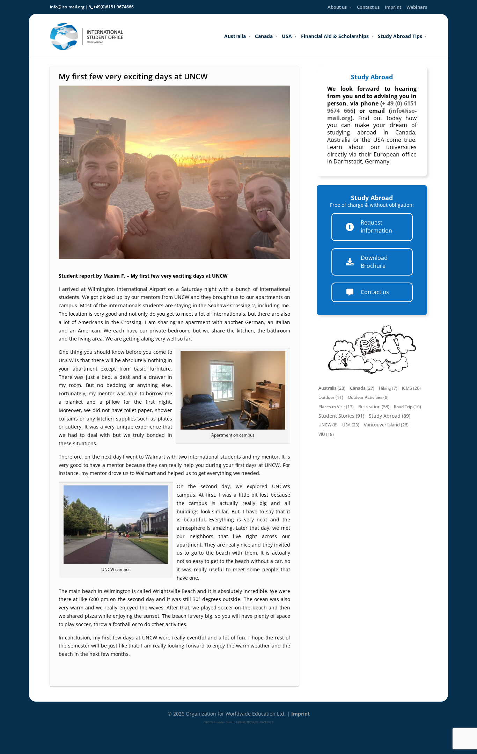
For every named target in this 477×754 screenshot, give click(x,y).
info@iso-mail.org (67, 7)
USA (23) (350, 425)
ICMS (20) (411, 388)
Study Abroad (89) (389, 415)
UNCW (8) (328, 425)
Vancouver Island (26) (386, 425)
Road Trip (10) (407, 407)
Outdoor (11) (330, 397)
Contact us (368, 7)
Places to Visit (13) (336, 407)
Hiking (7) (388, 388)
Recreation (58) (373, 406)
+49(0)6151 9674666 (113, 7)
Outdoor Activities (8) (368, 397)
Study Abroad (372, 77)
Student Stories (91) (341, 415)
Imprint (393, 7)
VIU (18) (326, 434)
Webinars (416, 7)
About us (337, 7)
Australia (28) (331, 388)
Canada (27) (362, 388)
